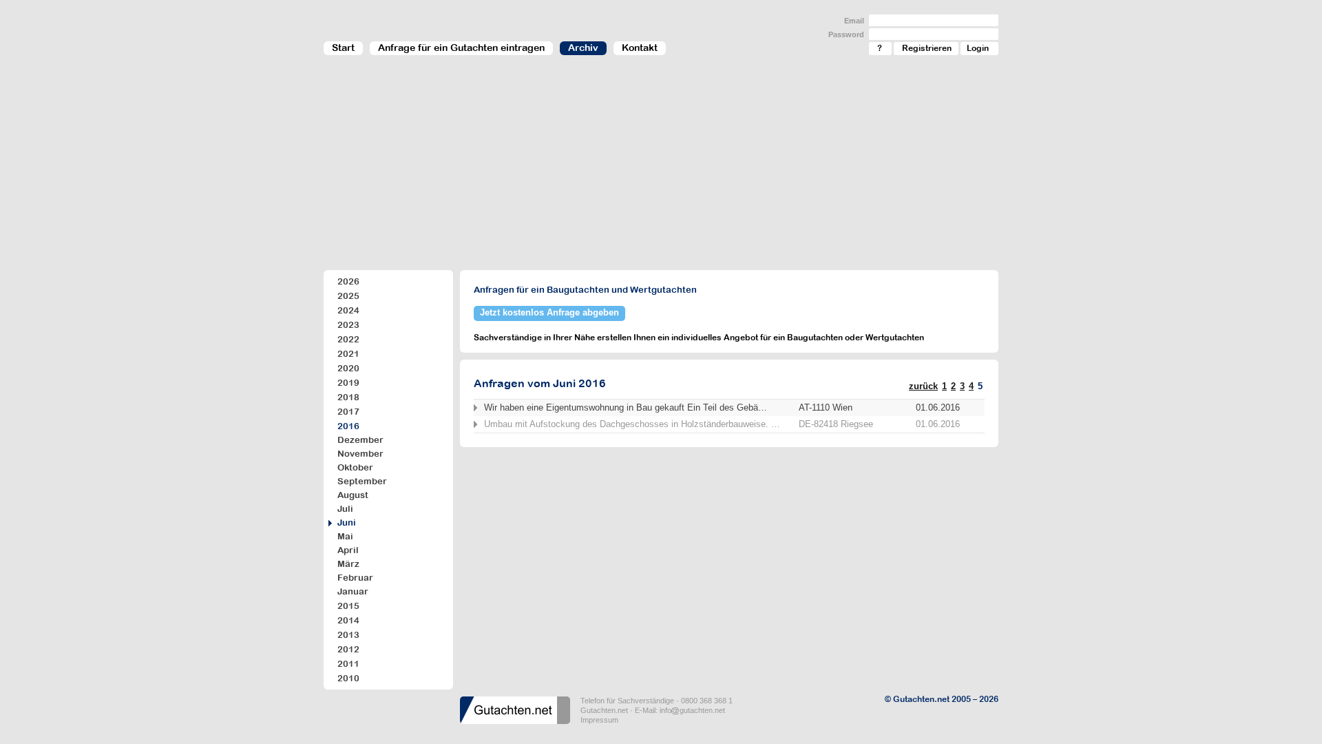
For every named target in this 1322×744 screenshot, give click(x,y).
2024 (348, 310)
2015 (348, 606)
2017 (348, 411)
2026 (348, 281)
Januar (352, 591)
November (360, 453)
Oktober (355, 467)
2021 (348, 354)
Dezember (360, 440)
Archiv (583, 47)
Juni (346, 522)
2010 (348, 678)
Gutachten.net (604, 710)
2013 (348, 635)
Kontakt (640, 47)
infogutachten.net (692, 710)
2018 (348, 397)
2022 (348, 339)
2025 (348, 296)
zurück (923, 386)
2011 (348, 664)
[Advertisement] (661, 169)
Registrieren (927, 48)
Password (846, 34)
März (348, 564)
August (352, 495)
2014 (348, 620)
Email (854, 21)
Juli (345, 509)
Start (343, 47)
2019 (348, 383)
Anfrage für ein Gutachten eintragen (461, 47)
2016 (348, 426)
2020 (348, 368)
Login (978, 48)
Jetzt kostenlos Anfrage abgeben (549, 312)
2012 (348, 649)
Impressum (599, 720)
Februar (355, 577)
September (362, 481)
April (348, 550)
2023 (348, 325)
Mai (345, 536)
